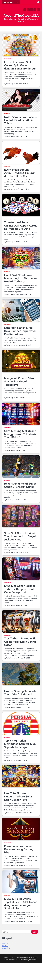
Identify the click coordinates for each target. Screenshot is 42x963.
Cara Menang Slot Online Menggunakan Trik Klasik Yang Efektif (20, 434)
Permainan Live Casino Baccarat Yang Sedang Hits (18, 849)
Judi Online (7, 58)
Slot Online (7, 113)
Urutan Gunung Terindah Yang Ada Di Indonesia (20, 692)
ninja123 (5, 943)
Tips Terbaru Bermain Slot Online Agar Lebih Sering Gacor (20, 642)
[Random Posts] (4, 10)
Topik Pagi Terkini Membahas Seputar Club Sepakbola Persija (20, 744)
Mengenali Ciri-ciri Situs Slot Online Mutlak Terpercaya (19, 381)
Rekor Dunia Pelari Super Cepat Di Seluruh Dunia (20, 485)
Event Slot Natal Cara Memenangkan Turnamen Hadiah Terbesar (20, 278)
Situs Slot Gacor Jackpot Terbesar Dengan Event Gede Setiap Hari (19, 589)
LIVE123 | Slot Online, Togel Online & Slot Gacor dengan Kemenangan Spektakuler (20, 903)
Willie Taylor (10, 84)
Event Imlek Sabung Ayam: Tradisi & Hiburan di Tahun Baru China (19, 173)
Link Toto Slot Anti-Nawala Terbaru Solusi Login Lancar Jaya (18, 796)
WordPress (33, 960)
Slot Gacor (7, 427)
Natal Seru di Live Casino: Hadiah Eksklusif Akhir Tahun (20, 120)
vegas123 (6, 948)
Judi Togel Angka (9, 219)
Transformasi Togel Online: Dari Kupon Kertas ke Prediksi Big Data (20, 225)
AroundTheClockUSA (21, 15)
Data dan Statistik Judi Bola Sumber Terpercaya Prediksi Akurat (20, 331)
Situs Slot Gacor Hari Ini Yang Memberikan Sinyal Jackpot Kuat (20, 536)
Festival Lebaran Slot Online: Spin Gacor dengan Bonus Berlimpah (20, 65)
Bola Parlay (7, 324)
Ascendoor (15, 960)
